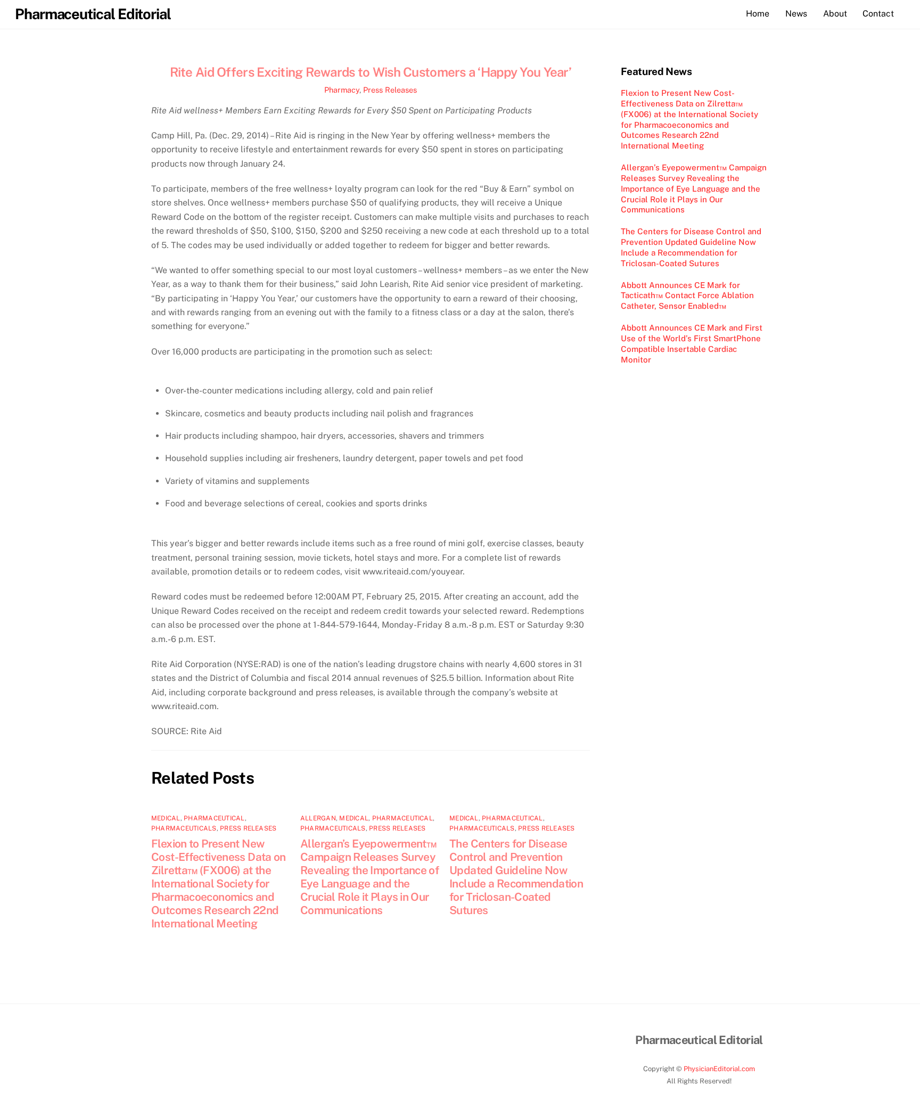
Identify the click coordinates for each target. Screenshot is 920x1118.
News (796, 14)
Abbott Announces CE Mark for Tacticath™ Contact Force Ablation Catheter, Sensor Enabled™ (687, 296)
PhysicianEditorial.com (719, 1069)
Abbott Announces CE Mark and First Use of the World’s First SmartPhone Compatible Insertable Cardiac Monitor (691, 343)
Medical (165, 818)
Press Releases (390, 89)
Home (757, 14)
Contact (878, 14)
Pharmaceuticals (184, 828)
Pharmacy (341, 89)
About (835, 14)
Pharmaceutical (214, 818)
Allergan (318, 818)
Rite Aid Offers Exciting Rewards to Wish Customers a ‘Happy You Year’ (370, 71)
